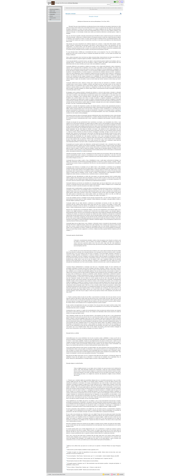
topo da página (107, 474)
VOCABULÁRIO (52, 14)
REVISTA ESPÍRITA (52, 12)
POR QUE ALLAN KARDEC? (54, 9)
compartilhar (121, 474)
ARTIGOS (51, 16)
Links (50, 19)
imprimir (114, 474)
